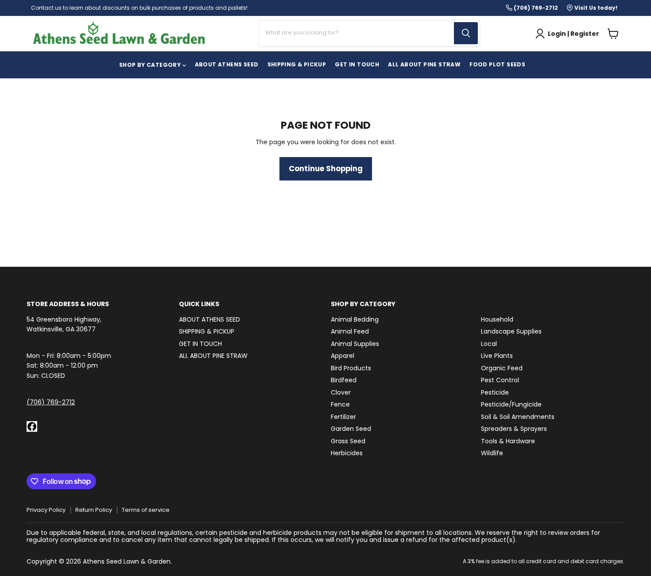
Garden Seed (351, 428)
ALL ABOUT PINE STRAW (213, 355)
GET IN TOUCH (357, 64)
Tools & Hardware (508, 441)
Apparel (342, 355)
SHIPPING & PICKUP (296, 64)
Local (489, 343)
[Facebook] (32, 426)
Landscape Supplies (511, 331)
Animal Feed (350, 331)
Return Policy (93, 510)
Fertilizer (343, 416)
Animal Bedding (355, 319)
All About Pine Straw (424, 64)
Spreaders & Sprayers (514, 428)
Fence (340, 404)
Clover (341, 392)
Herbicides (347, 453)
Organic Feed (502, 368)
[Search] (466, 33)
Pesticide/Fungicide (511, 404)
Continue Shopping (326, 168)
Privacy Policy (46, 510)
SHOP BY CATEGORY (150, 65)
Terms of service (146, 510)
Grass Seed (348, 441)
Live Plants (497, 355)
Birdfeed (343, 380)
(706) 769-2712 (51, 402)
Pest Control (500, 380)
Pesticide (495, 392)
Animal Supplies (355, 343)
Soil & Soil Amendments (517, 416)
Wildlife (492, 453)
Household (497, 319)
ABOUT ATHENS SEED (227, 64)
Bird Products (351, 368)
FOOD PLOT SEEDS (497, 64)
